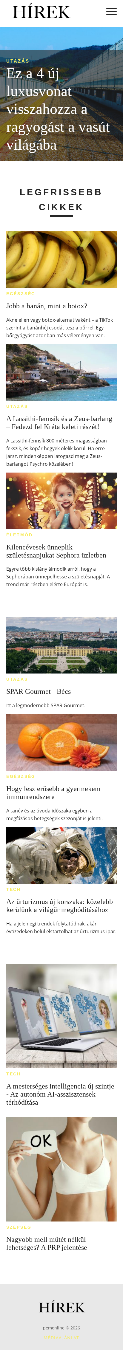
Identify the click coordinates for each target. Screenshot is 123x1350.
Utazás (18, 61)
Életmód (19, 534)
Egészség (21, 293)
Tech (13, 889)
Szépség (19, 1227)
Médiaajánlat (61, 1337)
